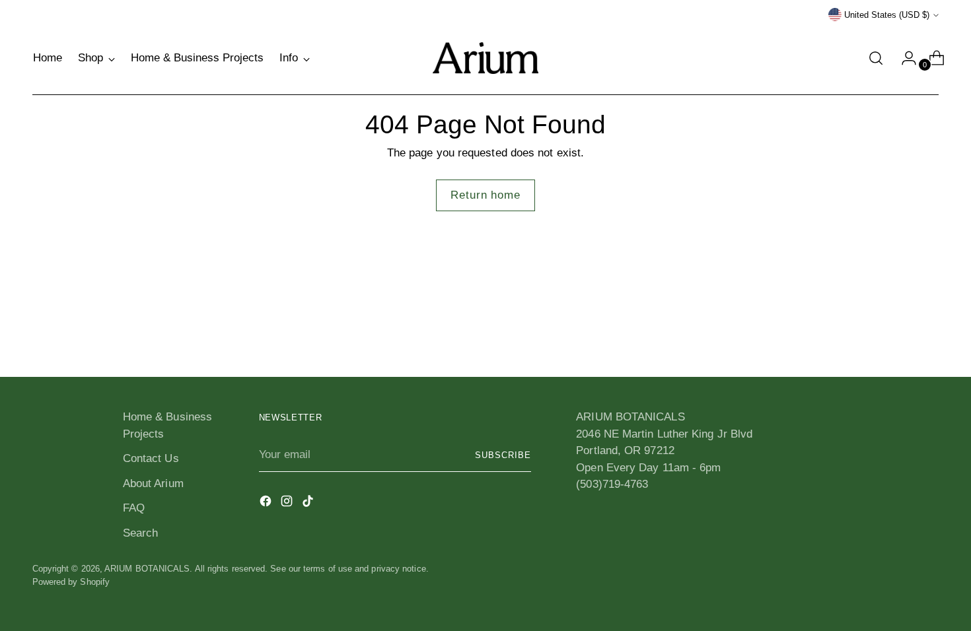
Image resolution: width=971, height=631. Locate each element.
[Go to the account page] (903, 58)
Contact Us (151, 458)
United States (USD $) (886, 15)
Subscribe (503, 455)
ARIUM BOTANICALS (147, 569)
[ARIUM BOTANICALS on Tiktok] (309, 503)
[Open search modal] (876, 58)
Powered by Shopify (71, 582)
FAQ (134, 508)
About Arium (153, 483)
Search (141, 533)
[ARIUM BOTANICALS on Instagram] (288, 503)
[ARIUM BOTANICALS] (485, 58)
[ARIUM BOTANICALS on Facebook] (267, 503)
